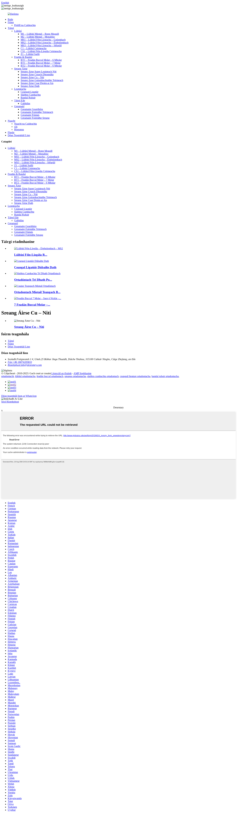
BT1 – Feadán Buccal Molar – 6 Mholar (41, 60)
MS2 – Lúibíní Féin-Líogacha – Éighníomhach (45, 42)
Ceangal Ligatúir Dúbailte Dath (35, 267)
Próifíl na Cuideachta (25, 25)
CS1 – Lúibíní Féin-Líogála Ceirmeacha (41, 51)
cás (15, 126)
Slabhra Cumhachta (31, 94)
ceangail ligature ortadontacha (135, 376)
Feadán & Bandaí (23, 57)
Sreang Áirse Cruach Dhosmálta (37, 74)
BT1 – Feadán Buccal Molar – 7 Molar (40, 62)
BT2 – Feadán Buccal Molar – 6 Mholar (41, 65)
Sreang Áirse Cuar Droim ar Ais (37, 83)
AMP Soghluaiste (82, 373)
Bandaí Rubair (28, 97)
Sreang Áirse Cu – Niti (32, 77)
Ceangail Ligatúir (29, 91)
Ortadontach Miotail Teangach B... (37, 292)
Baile (10, 19)
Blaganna (19, 129)
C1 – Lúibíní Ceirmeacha (33, 48)
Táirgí (11, 28)
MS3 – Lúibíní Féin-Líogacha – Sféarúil (41, 45)
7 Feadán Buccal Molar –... (32, 304)
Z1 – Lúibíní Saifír (30, 54)
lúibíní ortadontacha (25, 376)
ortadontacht (7, 376)
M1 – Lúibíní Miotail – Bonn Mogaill (40, 34)
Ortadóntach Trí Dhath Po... (33, 279)
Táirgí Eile (19, 100)
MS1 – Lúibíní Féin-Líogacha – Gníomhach (43, 39)
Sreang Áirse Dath (30, 86)
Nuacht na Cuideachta (25, 123)
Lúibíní (18, 31)
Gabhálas (25, 103)
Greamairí (19, 106)
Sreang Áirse (20, 68)
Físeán (11, 132)
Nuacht (11, 120)
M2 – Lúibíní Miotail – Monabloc (38, 36)
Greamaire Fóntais (30, 115)
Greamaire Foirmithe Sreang (35, 118)
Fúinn (11, 22)
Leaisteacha (20, 89)
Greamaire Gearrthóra (32, 109)
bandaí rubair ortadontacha (165, 376)
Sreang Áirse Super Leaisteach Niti (38, 71)
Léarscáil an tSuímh (61, 373)
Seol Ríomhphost (10, 401)
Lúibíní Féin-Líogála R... (30, 254)
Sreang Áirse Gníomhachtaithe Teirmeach (42, 80)
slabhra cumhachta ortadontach (103, 376)
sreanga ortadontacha (75, 376)
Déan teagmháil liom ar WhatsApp (19, 396)
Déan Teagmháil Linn (19, 135)
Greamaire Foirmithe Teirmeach (37, 112)
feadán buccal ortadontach (50, 376)
